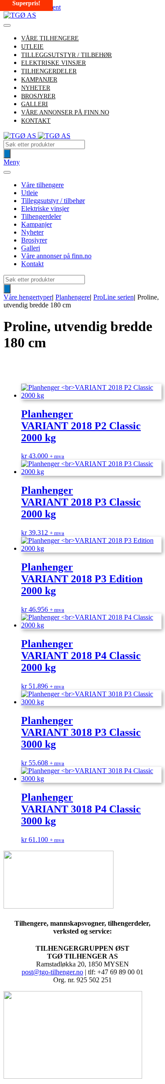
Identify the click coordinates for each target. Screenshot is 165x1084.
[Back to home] (20, 15)
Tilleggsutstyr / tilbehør (53, 200)
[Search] (7, 153)
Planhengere (72, 297)
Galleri (30, 248)
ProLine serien (113, 297)
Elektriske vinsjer (45, 208)
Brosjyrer (34, 240)
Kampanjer (36, 224)
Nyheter (32, 232)
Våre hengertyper (28, 297)
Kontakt (36, 121)
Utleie (29, 192)
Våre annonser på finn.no (65, 112)
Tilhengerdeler (41, 216)
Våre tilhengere (50, 38)
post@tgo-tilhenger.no (52, 972)
